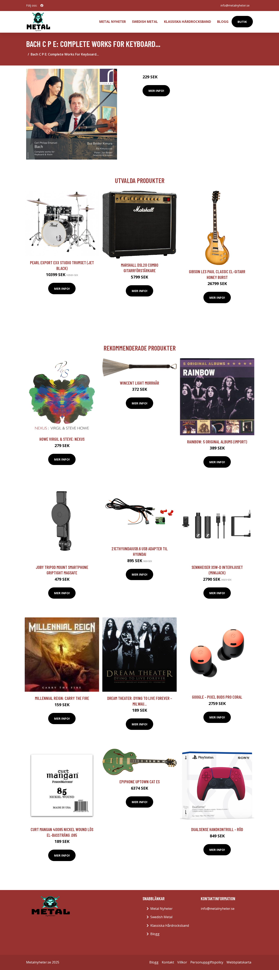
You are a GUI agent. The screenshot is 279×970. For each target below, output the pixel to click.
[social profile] (42, 5)
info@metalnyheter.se (235, 5)
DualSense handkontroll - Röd (217, 829)
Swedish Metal (145, 21)
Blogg (223, 21)
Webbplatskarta (239, 962)
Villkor (182, 962)
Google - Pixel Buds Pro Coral (217, 696)
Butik (242, 22)
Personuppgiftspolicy (206, 962)
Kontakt (168, 962)
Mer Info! (156, 91)
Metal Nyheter (112, 21)
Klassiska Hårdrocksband (187, 21)
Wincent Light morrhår (139, 382)
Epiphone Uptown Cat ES (139, 781)
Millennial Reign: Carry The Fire (62, 698)
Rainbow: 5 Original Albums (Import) (217, 441)
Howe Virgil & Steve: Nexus (62, 439)
